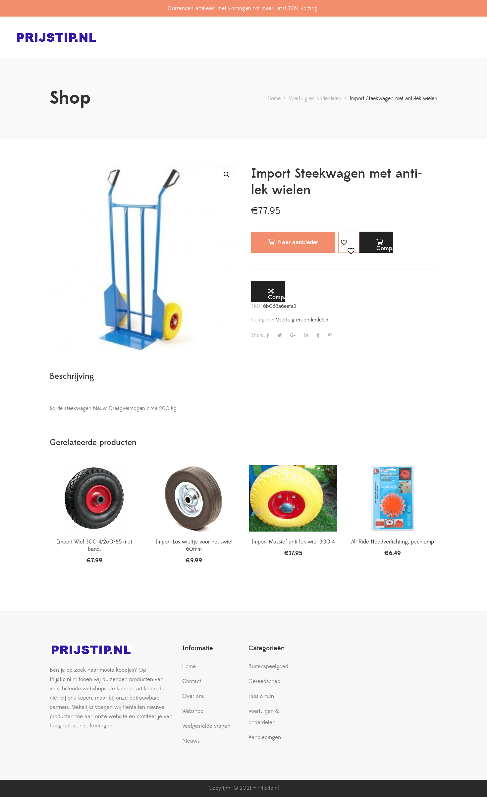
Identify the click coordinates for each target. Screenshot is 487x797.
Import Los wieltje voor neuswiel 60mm (194, 545)
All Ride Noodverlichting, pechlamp (392, 541)
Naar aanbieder (298, 242)
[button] (227, 175)
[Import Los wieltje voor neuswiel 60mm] (194, 498)
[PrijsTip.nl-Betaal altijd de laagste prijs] (56, 37)
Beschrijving (72, 376)
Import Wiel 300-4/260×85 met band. (94, 545)
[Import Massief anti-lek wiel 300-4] (293, 498)
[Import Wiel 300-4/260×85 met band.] (94, 498)
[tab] (72, 376)
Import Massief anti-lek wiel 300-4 (293, 541)
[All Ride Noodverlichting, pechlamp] (392, 498)
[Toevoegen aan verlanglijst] (348, 242)
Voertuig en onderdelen (302, 319)
